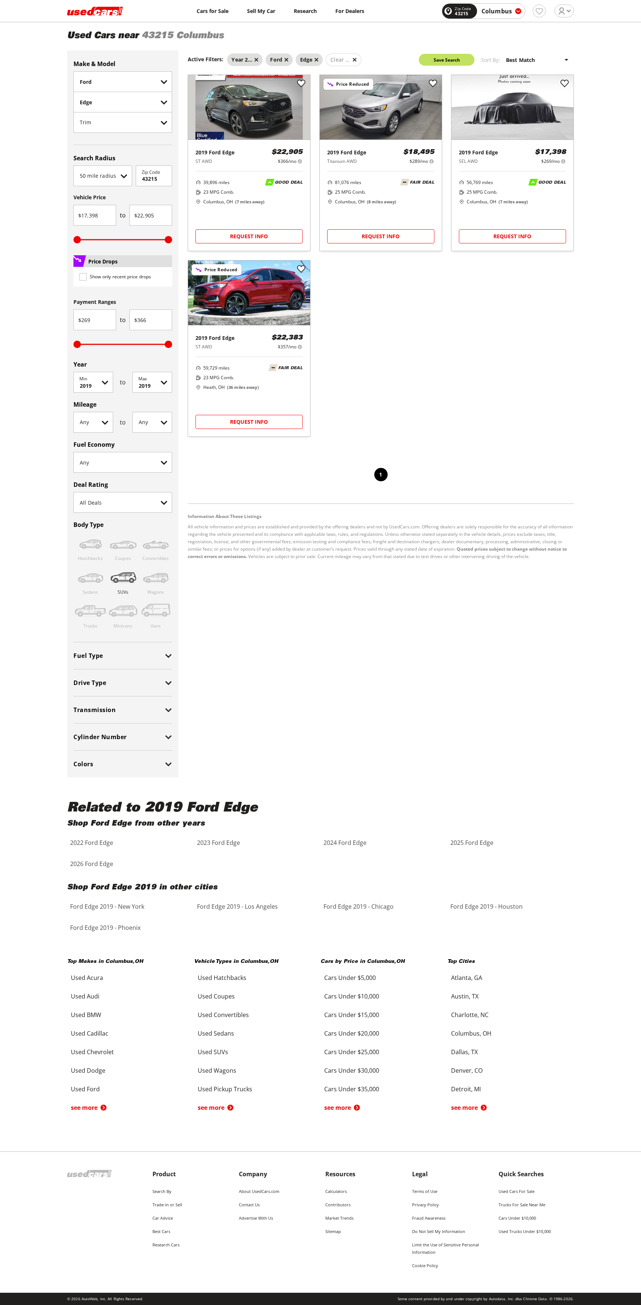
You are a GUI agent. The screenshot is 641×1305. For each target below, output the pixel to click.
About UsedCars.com (259, 1191)
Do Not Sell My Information (438, 1231)
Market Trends (339, 1218)
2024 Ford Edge (344, 843)
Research (305, 10)
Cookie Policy (425, 1265)
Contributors (338, 1204)
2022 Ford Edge (91, 843)
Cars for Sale (213, 10)
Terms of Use (424, 1191)
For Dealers (349, 10)
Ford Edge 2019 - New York (107, 906)
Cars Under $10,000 (517, 1218)
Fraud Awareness (429, 1218)
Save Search (447, 60)
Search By (161, 1191)
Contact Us (249, 1204)
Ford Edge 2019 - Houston (486, 906)
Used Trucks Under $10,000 (525, 1231)
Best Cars (161, 1231)
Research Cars (166, 1244)
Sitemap (333, 1231)
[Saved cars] (539, 10)
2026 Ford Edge (91, 864)
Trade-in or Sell (167, 1204)
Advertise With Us (256, 1218)
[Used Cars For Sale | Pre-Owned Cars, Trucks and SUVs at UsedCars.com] (95, 11)
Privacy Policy (425, 1204)
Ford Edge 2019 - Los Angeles (237, 906)
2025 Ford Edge (471, 843)
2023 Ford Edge (218, 843)
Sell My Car (261, 10)
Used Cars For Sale (517, 1191)
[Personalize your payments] (300, 161)
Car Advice (162, 1218)
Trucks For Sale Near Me (522, 1204)
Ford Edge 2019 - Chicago (358, 906)
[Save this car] (301, 83)
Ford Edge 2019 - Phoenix (105, 928)
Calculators (336, 1191)
